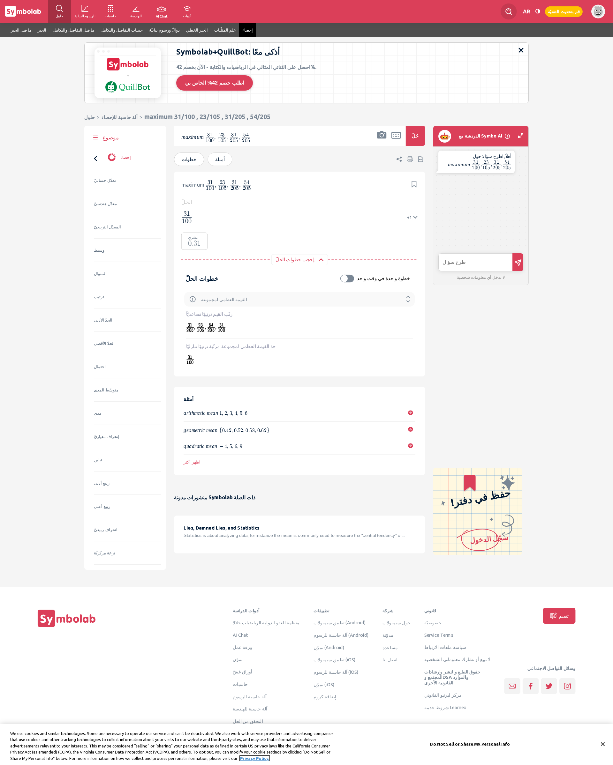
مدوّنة (387, 635)
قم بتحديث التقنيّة (564, 11)
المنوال (100, 273)
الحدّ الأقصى (104, 343)
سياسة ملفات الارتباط (445, 647)
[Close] (603, 744)
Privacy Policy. (254, 758)
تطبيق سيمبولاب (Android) (340, 622)
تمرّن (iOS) (324, 684)
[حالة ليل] (537, 11)
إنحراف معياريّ (106, 436)
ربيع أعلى (102, 506)
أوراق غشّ (242, 671)
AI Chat (240, 635)
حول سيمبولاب (396, 622)
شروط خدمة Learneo (445, 707)
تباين (98, 459)
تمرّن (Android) (329, 647)
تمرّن (238, 659)
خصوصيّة (433, 622)
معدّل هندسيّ (105, 203)
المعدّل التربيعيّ (107, 227)
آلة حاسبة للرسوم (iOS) (336, 672)
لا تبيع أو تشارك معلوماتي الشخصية (457, 659)
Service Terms (438, 635)
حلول (89, 117)
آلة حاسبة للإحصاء (120, 117)
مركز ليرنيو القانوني (443, 695)
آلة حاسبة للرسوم (250, 696)
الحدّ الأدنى (103, 320)
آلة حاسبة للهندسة (250, 708)
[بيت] (67, 627)
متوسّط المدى (106, 390)
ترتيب (99, 296)
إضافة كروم (325, 696)
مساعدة (390, 647)
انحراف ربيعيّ (105, 529)
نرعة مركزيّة (104, 553)
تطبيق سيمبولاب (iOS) (335, 659)
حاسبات (240, 684)
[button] (382, 140)
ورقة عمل (242, 647)
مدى (98, 413)
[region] (306, 744)
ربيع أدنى (102, 483)
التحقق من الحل (248, 721)
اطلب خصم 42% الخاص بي (214, 82)
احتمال (100, 366)
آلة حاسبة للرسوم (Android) (341, 635)
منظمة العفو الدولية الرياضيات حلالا (266, 622)
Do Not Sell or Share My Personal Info (470, 744)
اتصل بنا (389, 659)
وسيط (99, 250)
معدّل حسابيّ (105, 180)
